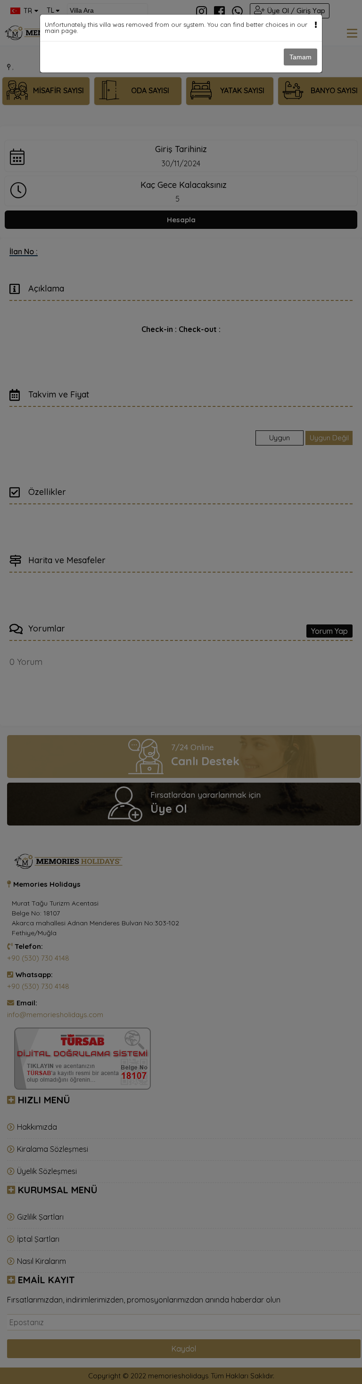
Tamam (300, 57)
